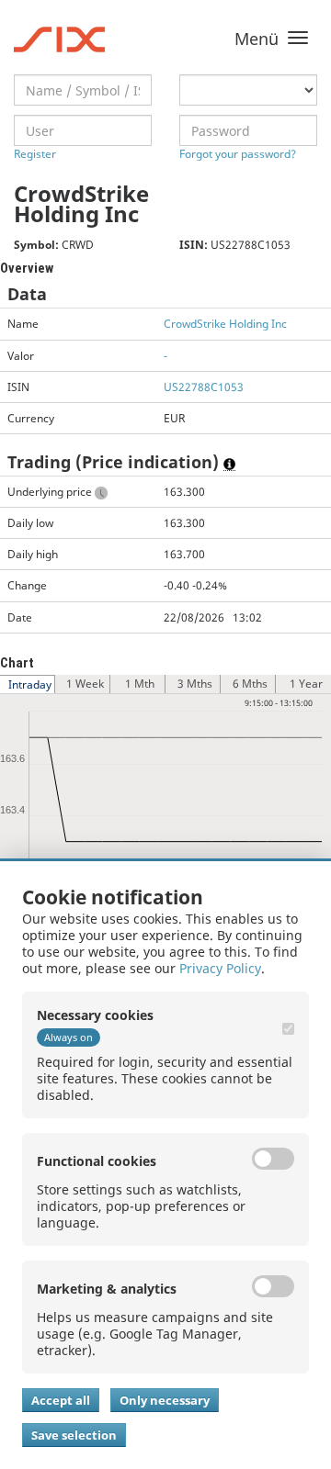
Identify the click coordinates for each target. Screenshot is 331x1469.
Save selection (74, 1435)
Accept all (60, 1400)
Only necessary (165, 1400)
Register (35, 154)
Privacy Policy (220, 968)
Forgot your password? (237, 154)
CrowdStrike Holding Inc (225, 323)
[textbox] (83, 90)
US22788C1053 (204, 387)
